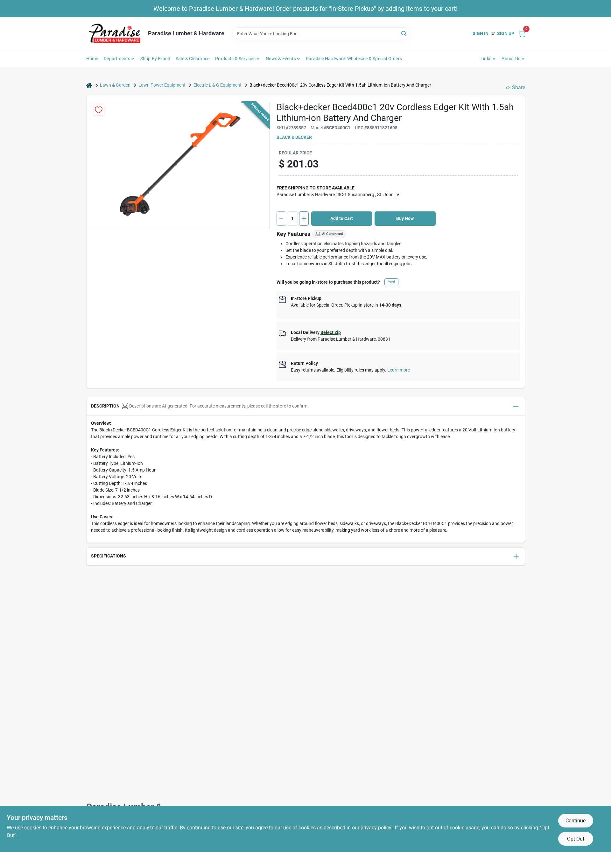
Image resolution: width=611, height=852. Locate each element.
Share (518, 87)
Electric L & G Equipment (217, 85)
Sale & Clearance (192, 58)
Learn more (398, 370)
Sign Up (505, 33)
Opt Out (575, 839)
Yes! (391, 282)
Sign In (480, 33)
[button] (306, 406)
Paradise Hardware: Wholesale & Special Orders (354, 58)
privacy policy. (376, 828)
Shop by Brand (155, 58)
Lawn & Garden (115, 85)
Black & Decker (294, 137)
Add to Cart (341, 218)
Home (92, 58)
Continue (575, 821)
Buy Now (405, 218)
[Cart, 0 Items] (522, 33)
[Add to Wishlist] (98, 109)
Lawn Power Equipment (162, 85)
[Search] (404, 33)
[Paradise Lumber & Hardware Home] (115, 34)
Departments (117, 58)
